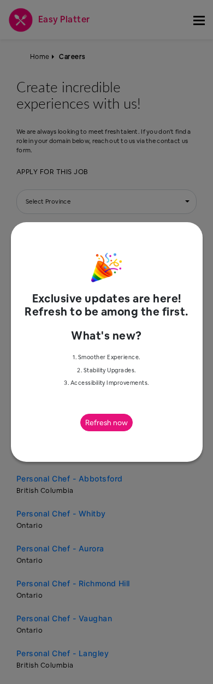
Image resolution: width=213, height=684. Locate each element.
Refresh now (106, 422)
